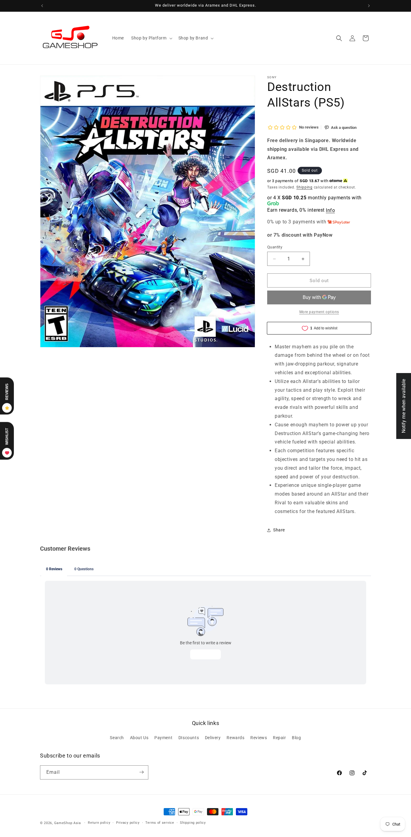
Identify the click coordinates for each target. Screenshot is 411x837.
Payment (163, 737)
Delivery (213, 737)
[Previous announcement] (42, 5)
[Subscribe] (141, 772)
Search (117, 737)
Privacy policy (128, 823)
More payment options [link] (319, 312)
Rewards (235, 737)
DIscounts (188, 737)
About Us (139, 737)
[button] (151, 38)
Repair (279, 737)
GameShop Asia (67, 823)
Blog (296, 737)
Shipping (304, 187)
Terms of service (159, 823)
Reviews (258, 737)
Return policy (99, 823)
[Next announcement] (368, 5)
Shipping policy (193, 823)
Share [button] (279, 529)
